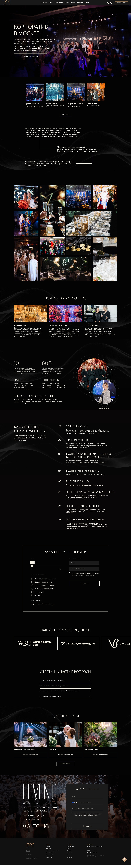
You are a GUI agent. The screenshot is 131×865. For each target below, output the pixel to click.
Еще (87, 2)
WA (26, 826)
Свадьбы (48, 848)
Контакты (69, 857)
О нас (67, 2)
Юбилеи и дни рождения (52, 850)
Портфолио (80, 2)
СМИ (68, 855)
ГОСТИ (32, 559)
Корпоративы (49, 855)
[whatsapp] (111, 3)
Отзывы (73, 2)
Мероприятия (59, 2)
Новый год (49, 857)
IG (46, 826)
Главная (44, 2)
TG (36, 826)
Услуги (51, 2)
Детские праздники (51, 852)
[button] (121, 2)
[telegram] (108, 3)
